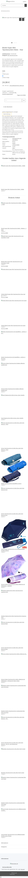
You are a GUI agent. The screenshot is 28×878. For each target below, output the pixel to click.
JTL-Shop (16, 874)
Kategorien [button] (4, 846)
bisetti (13, 143)
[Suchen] (26, 5)
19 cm (13, 146)
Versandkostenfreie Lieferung (17, 85)
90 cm (13, 141)
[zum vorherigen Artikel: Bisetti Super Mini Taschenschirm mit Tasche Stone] (11, 11)
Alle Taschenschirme (12, 55)
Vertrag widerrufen (7, 867)
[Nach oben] (0, 877)
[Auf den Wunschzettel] (23, 19)
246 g (13, 148)
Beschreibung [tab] (7, 114)
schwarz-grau (5, 74)
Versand (23, 869)
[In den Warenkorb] (3, 16)
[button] (19, 1)
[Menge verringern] (3, 100)
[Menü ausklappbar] (3, 1)
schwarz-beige (5, 77)
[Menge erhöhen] (23, 103)
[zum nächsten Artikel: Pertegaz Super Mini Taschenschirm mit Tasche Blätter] (13, 11)
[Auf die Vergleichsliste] (20, 19)
